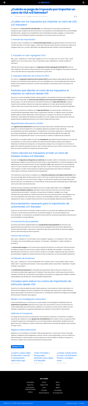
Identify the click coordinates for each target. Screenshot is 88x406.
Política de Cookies (71, 403)
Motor (30, 16)
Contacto (81, 403)
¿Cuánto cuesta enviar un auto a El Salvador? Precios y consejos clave (67, 357)
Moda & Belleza (44, 393)
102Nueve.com (7, 403)
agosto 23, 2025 (61, 363)
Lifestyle (44, 390)
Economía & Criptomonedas (30, 388)
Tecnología (58, 390)
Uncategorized (58, 393)
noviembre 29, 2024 (20, 16)
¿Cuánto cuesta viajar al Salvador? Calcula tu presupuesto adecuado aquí (21, 357)
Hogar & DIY (44, 385)
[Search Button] (83, 2)
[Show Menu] (4, 2)
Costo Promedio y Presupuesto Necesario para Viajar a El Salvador (43, 357)
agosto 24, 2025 (39, 363)
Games (30, 392)
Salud (58, 385)
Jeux (44, 387)
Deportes (30, 385)
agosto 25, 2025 (16, 363)
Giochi (44, 382)
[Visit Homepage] (44, 2)
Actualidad (30, 382)
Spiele (58, 387)
